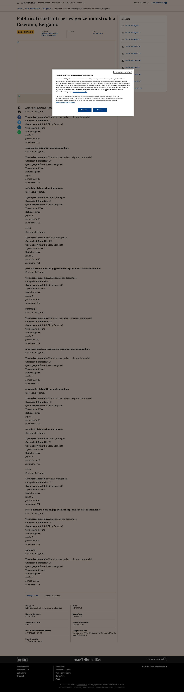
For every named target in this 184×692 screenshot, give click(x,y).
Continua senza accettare (123, 72)
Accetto (100, 110)
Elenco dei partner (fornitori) (65, 102)
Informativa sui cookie (80, 92)
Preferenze (84, 110)
